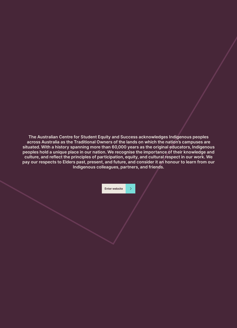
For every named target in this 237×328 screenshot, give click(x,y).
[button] (118, 188)
